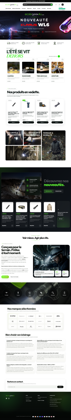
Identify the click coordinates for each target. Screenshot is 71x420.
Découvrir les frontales (14, 276)
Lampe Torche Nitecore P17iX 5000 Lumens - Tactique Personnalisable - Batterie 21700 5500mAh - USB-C (13, 113)
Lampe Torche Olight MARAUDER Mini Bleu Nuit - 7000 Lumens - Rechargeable (28, 112)
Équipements (29, 8)
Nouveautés (49, 191)
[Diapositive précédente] (63, 37)
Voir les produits (5, 276)
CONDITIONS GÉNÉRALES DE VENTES (56, 399)
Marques (34, 8)
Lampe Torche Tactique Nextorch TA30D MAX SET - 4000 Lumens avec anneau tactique (57, 112)
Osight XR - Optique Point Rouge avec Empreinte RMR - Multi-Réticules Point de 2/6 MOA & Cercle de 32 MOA (42, 113)
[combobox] (38, 4)
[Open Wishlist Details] (56, 5)
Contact (51, 397)
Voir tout (60, 218)
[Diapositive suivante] (65, 37)
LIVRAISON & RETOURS (53, 400)
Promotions (58, 191)
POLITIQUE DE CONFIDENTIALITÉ (55, 402)
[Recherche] (51, 4)
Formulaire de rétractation (54, 406)
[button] (63, 5)
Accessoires (24, 8)
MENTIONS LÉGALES (53, 404)
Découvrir (14, 122)
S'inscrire (60, 386)
